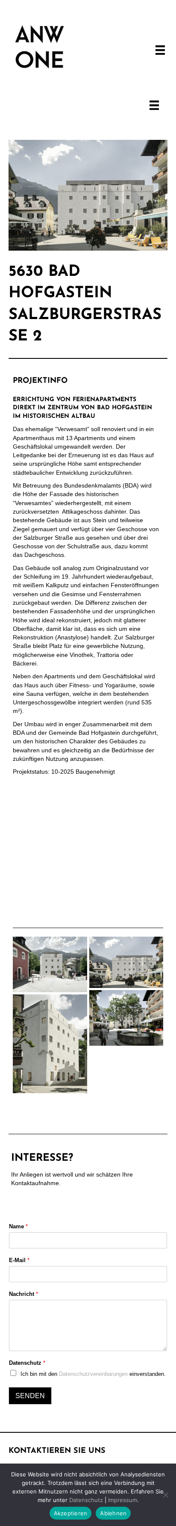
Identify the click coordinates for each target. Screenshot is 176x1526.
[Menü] (160, 47)
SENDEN (30, 1395)
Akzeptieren (71, 1513)
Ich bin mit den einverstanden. (93, 1374)
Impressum (122, 1499)
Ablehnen (113, 1513)
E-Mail (19, 1260)
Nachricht (23, 1294)
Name (18, 1226)
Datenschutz (27, 1363)
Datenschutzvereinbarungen (93, 1374)
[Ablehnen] (165, 1495)
